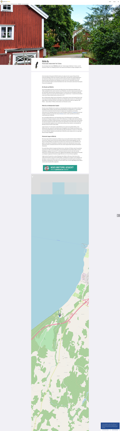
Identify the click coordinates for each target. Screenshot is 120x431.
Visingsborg (74, 112)
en (118, 1)
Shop (110, 1)
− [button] (32, 176)
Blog (114, 1)
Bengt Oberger (80, 58)
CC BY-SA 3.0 (86, 58)
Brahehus (62, 113)
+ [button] (32, 175)
